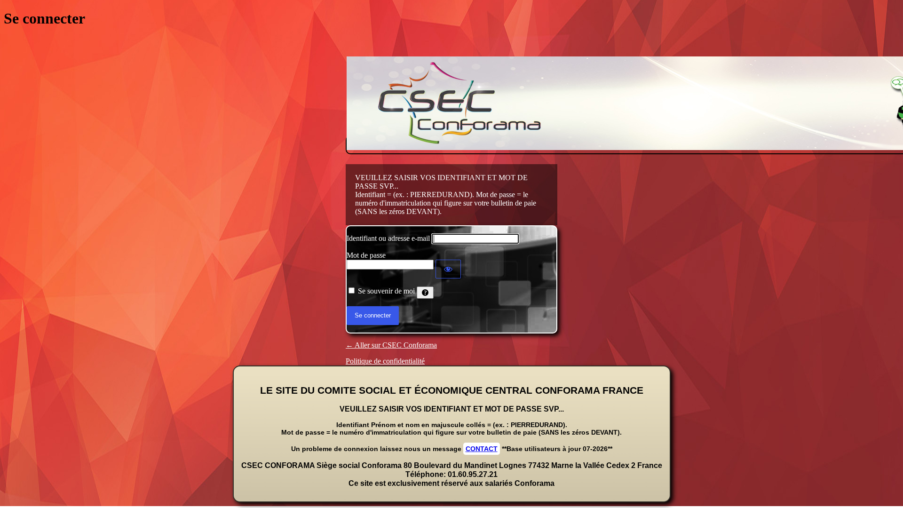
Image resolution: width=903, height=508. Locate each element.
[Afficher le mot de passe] (448, 269)
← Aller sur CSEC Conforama (391, 345)
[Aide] (425, 292)
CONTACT (482, 448)
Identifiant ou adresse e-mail (388, 238)
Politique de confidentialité (385, 361)
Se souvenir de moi (386, 291)
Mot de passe (366, 255)
